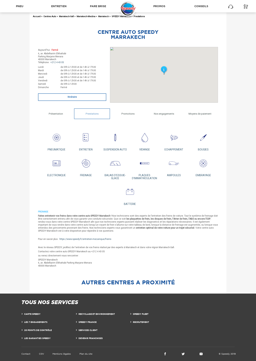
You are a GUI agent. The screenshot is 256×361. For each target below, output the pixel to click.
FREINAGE (86, 175)
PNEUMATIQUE (56, 149)
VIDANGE (144, 149)
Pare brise (98, 6)
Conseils (201, 6)
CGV (41, 354)
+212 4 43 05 (57, 62)
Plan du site (85, 354)
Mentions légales (61, 354)
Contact (25, 354)
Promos (159, 6)
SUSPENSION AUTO (115, 149)
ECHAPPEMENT (174, 149)
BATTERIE (130, 203)
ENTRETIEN (86, 149)
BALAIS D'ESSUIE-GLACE (115, 177)
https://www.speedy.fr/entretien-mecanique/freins (85, 239)
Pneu (19, 6)
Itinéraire (72, 97)
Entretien (59, 6)
